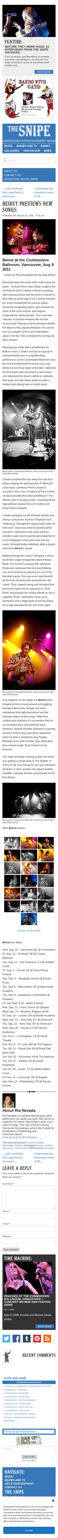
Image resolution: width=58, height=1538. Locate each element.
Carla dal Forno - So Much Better (18, 1404)
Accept (29, 1530)
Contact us (13, 1487)
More (48, 150)
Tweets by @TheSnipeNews (20, 1431)
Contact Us (12, 175)
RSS (47, 1338)
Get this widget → (10, 1421)
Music (8, 146)
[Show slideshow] (29, 931)
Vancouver (31, 150)
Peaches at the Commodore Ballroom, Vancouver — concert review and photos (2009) (27, 1300)
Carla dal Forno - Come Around (17, 1410)
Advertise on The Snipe (21, 179)
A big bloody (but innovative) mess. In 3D (44, 192)
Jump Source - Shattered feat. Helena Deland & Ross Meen (28, 1386)
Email (6, 1223)
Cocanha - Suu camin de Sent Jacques (20, 1414)
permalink (49, 1148)
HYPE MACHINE (15, 1378)
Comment (8, 1183)
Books (45, 146)
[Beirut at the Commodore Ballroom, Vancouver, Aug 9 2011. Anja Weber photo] (46, 855)
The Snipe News (29, 131)
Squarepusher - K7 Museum (16, 1390)
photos (39, 1145)
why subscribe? (29, 1461)
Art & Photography (19, 1483)
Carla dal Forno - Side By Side (17, 1393)
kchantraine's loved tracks (29, 1382)
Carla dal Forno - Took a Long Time (19, 1407)
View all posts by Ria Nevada (20, 1137)
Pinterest (37, 1338)
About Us (10, 171)
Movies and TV (27, 146)
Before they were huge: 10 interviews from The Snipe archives (27, 49)
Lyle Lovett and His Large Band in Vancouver (12, 192)
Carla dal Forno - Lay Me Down (17, 1397)
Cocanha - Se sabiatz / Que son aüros (20, 1417)
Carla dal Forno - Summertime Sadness (20, 1400)
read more (44, 72)
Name (6, 1211)
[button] (53, 1500)
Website (6, 1236)
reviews (48, 1145)
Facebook (16, 1338)
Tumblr (27, 1338)
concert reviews (36, 1142)
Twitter (6, 1338)
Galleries (11, 150)
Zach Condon (21, 1148)
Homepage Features (13, 1145)
